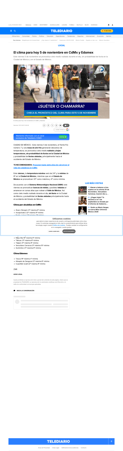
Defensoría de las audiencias (70, 447)
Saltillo (80, 25)
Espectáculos (60, 36)
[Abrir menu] (11, 30)
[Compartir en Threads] (56, 125)
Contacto (83, 447)
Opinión (108, 36)
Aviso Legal (55, 447)
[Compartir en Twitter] (52, 125)
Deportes (80, 36)
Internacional (90, 36)
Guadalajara (54, 25)
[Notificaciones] (109, 25)
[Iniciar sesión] (112, 25)
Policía (34, 36)
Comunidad (25, 36)
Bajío (87, 25)
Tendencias (71, 36)
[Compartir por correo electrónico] (60, 125)
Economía (100, 36)
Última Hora (15, 36)
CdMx (35, 25)
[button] (61, 129)
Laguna (64, 25)
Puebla (71, 25)
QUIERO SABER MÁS (54, 231)
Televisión (50, 36)
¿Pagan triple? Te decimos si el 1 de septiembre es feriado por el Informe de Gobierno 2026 (98, 201)
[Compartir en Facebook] (48, 125)
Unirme (61, 137)
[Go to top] (111, 441)
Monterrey (44, 25)
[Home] (61, 31)
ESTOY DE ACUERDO (68, 231)
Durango (94, 25)
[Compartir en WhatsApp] (44, 125)
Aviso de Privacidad (44, 447)
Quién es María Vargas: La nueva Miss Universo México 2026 (98, 209)
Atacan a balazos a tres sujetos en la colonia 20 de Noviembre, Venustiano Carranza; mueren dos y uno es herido (98, 191)
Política (41, 36)
